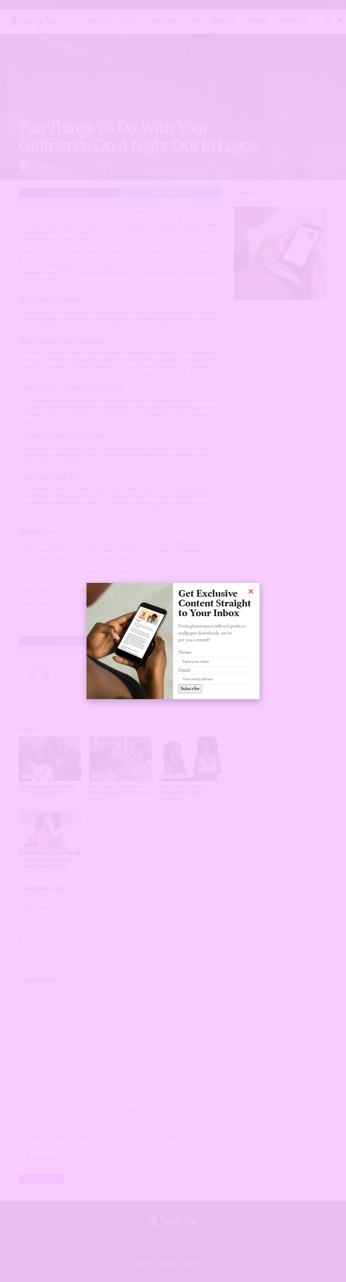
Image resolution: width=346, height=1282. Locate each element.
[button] (251, 591)
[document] (173, 641)
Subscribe (190, 689)
